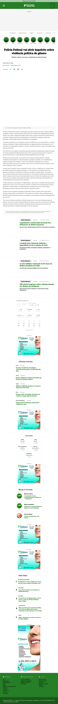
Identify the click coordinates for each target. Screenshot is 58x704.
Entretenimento (23, 33)
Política (32, 33)
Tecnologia (12, 33)
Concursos (39, 33)
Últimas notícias (26, 362)
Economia (48, 33)
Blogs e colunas (25, 490)
